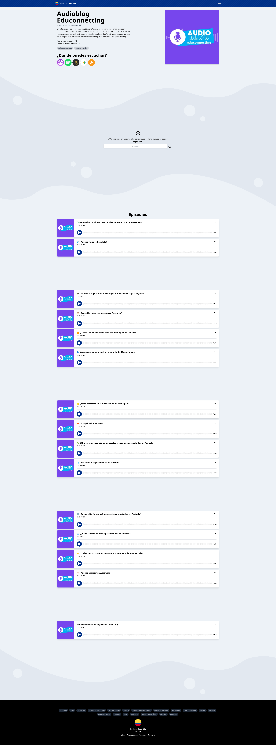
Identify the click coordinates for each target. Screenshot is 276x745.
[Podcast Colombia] (138, 722)
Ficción (202, 710)
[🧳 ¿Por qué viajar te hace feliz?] (65, 248)
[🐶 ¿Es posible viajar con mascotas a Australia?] (65, 319)
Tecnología (176, 710)
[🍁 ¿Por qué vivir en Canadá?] (65, 429)
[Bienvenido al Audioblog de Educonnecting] (65, 630)
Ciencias (163, 714)
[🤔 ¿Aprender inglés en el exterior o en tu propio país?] (65, 409)
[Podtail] (76, 62)
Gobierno (134, 714)
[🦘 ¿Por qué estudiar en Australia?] (65, 578)
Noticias (117, 714)
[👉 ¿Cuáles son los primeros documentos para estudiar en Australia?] (65, 559)
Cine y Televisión (190, 710)
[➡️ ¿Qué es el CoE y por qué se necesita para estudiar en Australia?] (65, 520)
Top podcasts (132, 735)
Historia (212, 710)
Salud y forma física (149, 714)
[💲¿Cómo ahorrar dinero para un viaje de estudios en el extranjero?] (65, 228)
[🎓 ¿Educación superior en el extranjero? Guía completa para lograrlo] (65, 299)
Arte (72, 710)
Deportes (173, 714)
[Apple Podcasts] (60, 62)
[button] (219, 3)
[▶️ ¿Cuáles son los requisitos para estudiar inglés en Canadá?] (65, 338)
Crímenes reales (104, 714)
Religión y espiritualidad (142, 710)
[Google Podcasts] (84, 62)
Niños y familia (114, 710)
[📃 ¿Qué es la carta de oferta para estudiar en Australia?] (65, 539)
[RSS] (91, 62)
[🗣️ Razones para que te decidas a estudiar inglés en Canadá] (65, 358)
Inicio (123, 735)
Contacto (151, 735)
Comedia (63, 710)
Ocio (125, 714)
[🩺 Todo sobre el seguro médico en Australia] (65, 468)
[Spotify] (68, 62)
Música (126, 710)
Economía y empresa (97, 710)
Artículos (142, 735)
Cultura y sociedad (65, 48)
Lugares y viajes (81, 48)
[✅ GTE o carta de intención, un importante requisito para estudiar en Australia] (65, 449)
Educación (81, 710)
